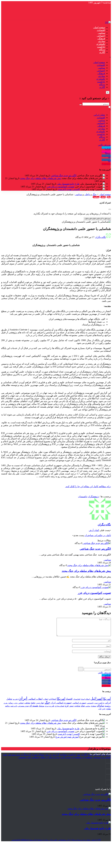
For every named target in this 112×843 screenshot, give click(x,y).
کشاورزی (106, 757)
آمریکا (107, 698)
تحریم (15, 699)
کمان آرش (94, 530)
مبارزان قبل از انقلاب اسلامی (45, 757)
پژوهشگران (93, 496)
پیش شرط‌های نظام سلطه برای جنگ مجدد (40, 178)
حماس (21, 703)
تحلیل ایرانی (99, 115)
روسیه (108, 706)
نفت (5, 754)
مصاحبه (63, 754)
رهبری (6, 703)
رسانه (11, 703)
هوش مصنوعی (23, 706)
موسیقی (97, 757)
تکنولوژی (100, 44)
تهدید (96, 703)
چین (103, 709)
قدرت (51, 706)
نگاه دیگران (100, 237)
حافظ (33, 703)
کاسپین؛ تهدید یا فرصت (69, 189)
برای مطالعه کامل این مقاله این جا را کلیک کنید (88, 486)
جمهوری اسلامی (79, 703)
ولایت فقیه (13, 706)
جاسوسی (90, 703)
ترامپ (101, 702)
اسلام (87, 699)
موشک (41, 706)
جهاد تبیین (40, 703)
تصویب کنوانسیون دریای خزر (60, 186)
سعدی (93, 706)
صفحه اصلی (99, 27)
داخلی (87, 194)
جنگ (94, 194)
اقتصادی (101, 30)
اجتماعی (101, 35)
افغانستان (76, 699)
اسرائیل (96, 698)
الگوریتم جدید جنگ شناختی (63, 175)
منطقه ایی (87, 757)
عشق (71, 706)
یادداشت (72, 754)
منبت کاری (65, 757)
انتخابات (52, 699)
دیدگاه (102, 49)
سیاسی (101, 33)
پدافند (7, 706)
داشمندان (82, 496)
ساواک (100, 705)
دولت (16, 703)
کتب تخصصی (24, 757)
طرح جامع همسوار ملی (68, 184)
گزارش (55, 754)
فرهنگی (101, 38)
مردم (47, 706)
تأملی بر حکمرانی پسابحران (97, 535)
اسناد (83, 699)
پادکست (101, 47)
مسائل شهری (37, 754)
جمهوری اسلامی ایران (61, 702)
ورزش (48, 754)
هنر (9, 754)
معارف (101, 41)
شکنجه (77, 706)
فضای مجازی (59, 706)
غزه (67, 705)
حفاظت (27, 703)
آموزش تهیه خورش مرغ (67, 737)
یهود (78, 754)
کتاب (99, 709)
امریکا (61, 698)
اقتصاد (69, 698)
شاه (83, 706)
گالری (102, 52)
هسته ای (33, 705)
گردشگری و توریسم (21, 754)
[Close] (109, 209)
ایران (22, 698)
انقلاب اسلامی (35, 699)
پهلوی (108, 708)
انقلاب (45, 699)
